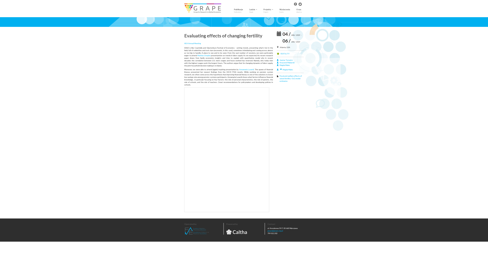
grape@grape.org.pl (275, 231)
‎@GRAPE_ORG (300, 4)
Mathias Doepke (204, 55)
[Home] (203, 8)
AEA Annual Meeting (192, 43)
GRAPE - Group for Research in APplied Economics (295, 4)
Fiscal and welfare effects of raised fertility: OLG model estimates (291, 78)
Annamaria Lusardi (246, 69)
